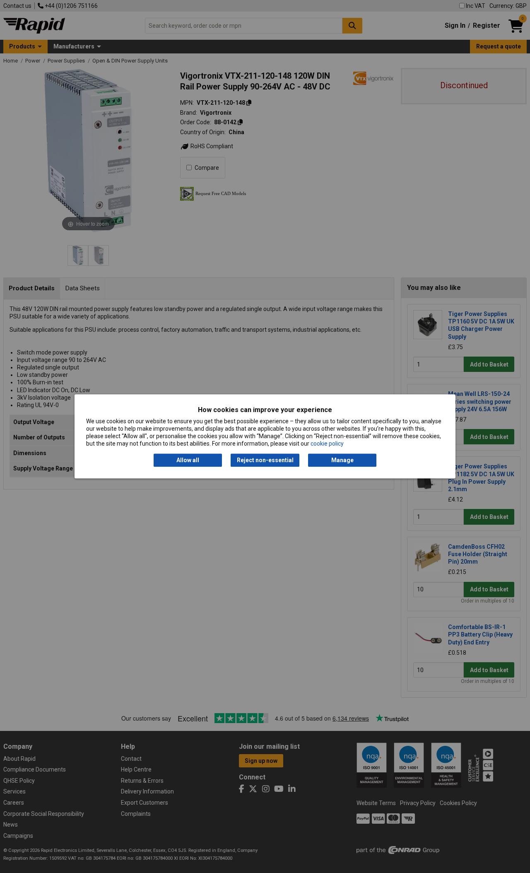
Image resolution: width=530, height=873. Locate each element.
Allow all (187, 460)
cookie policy (327, 444)
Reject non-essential (265, 460)
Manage (342, 460)
